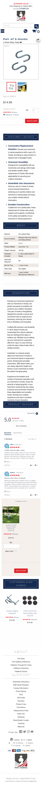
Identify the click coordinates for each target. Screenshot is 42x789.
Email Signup (21, 691)
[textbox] (37, 440)
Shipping (21, 717)
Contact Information (21, 688)
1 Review (16, 617)
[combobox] (32, 439)
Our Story (21, 659)
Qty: (27, 110)
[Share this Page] (38, 40)
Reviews (21, 701)
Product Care (21, 704)
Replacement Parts (21, 711)
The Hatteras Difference (21, 662)
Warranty (21, 727)
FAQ (21, 694)
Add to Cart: (9, 551)
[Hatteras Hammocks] (21, 16)
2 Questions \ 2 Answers (12, 115)
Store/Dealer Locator (21, 720)
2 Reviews (14, 112)
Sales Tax (21, 714)
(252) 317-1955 (23, 739)
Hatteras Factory (21, 671)
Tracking (21, 723)
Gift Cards (21, 698)
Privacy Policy (12, 778)
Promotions (21, 707)
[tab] (21, 426)
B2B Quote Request (21, 685)
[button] (8, 462)
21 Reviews (33, 619)
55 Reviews (14, 534)
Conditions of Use (27, 778)
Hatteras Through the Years (21, 665)
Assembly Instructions (21, 682)
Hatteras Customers (21, 668)
